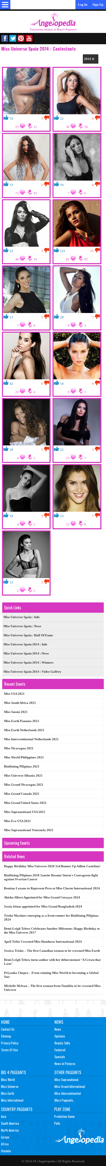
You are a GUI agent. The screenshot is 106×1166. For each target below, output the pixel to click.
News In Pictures (64, 1063)
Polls (57, 1123)
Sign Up (97, 4)
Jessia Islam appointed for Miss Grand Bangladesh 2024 (43, 906)
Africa (5, 1143)
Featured (59, 1049)
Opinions (59, 1036)
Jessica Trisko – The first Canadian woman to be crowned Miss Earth (52, 951)
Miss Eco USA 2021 (17, 821)
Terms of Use (9, 1049)
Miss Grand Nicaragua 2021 (23, 784)
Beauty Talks (62, 1042)
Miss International (12, 1100)
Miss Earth (7, 1093)
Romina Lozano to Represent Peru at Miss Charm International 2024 (52, 888)
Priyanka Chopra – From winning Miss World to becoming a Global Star (51, 975)
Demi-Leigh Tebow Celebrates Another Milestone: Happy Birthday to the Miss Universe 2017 (52, 930)
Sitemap (6, 1036)
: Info (21, 617)
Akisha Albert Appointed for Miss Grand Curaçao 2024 (42, 897)
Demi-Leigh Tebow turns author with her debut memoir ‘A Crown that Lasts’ (52, 962)
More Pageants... (64, 1100)
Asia (3, 1116)
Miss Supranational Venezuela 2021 (28, 830)
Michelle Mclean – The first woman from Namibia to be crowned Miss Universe (52, 988)
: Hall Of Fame (28, 635)
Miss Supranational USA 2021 (24, 812)
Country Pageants (16, 1109)
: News (22, 626)
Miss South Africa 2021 (20, 703)
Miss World (8, 1079)
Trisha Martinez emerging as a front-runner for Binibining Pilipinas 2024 (51, 917)
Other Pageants (67, 1072)
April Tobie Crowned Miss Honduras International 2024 (43, 941)
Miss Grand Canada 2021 (21, 794)
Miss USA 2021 (14, 694)
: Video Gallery (32, 671)
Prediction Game (64, 1116)
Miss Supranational (66, 1079)
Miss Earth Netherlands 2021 (24, 730)
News (58, 1022)
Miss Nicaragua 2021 (19, 748)
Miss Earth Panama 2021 (21, 721)
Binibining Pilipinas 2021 (21, 766)
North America (10, 1130)
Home (5, 1022)
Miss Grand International (69, 1086)
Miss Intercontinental (67, 1093)
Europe (5, 1137)
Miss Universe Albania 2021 (23, 775)
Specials (59, 1056)
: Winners (28, 662)
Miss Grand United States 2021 (25, 803)
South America (10, 1123)
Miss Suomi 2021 (16, 712)
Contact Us (8, 1029)
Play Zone (62, 1109)
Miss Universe (9, 1086)
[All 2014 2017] (90, 59)
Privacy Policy (9, 1042)
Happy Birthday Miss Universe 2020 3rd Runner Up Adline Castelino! (52, 866)
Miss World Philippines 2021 (24, 757)
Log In (82, 4)
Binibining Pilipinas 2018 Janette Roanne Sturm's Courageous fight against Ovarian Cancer (51, 877)
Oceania (6, 1150)
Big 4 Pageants (13, 1072)
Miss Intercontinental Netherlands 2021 (31, 739)
